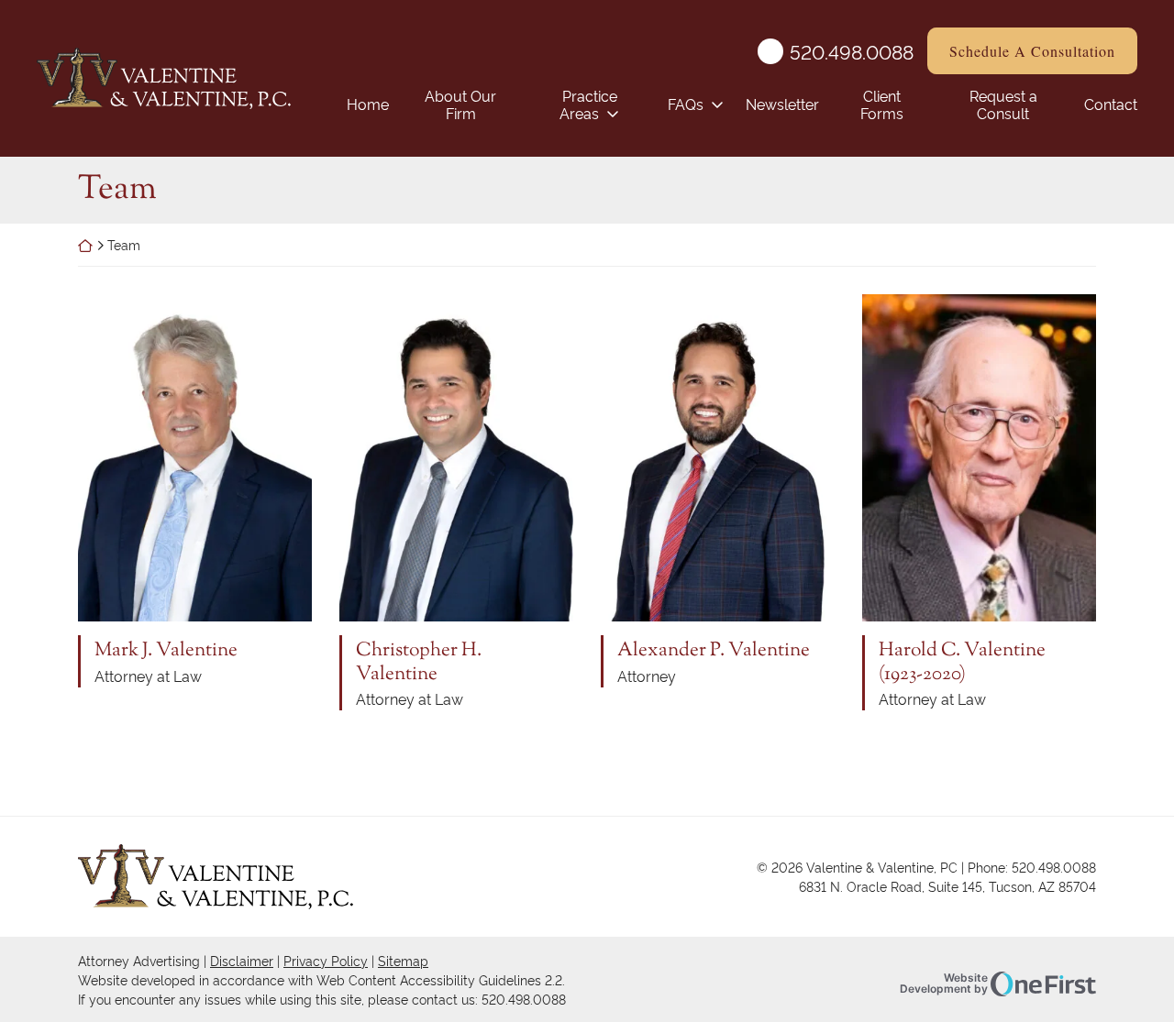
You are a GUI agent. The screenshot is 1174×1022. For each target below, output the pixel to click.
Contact (1110, 103)
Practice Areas (588, 104)
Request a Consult (1003, 104)
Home (368, 103)
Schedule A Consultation (1032, 50)
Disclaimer (241, 960)
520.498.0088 (852, 51)
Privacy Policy (325, 960)
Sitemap (403, 960)
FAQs (685, 103)
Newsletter (782, 103)
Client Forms (881, 104)
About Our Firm (460, 104)
